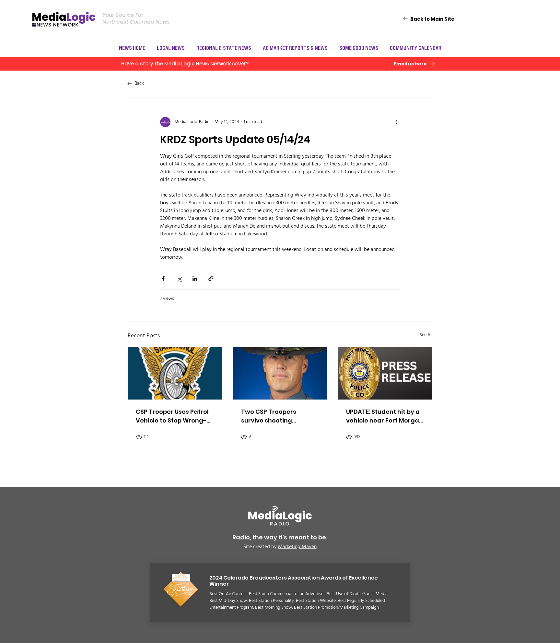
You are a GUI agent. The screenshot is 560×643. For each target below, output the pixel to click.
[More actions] (396, 122)
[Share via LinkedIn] (195, 279)
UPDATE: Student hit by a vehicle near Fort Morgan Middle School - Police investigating (384, 416)
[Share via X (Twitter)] (179, 279)
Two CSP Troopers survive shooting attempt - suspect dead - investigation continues (279, 416)
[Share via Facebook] (163, 279)
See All (426, 335)
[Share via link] (211, 279)
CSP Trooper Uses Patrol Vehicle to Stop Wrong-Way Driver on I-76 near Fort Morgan (172, 416)
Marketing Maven (297, 547)
